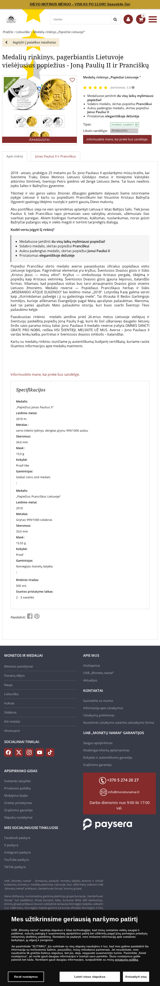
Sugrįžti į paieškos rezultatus (34, 42)
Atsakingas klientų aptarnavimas (106, 750)
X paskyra (11, 845)
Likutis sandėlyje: (95, 131)
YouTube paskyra (16, 859)
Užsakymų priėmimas (98, 715)
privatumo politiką (126, 959)
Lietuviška (11, 694)
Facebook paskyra (17, 838)
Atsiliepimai (91, 665)
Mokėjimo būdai (16, 795)
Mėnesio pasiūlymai (18, 666)
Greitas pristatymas (18, 803)
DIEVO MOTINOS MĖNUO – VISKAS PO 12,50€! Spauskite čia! (80, 4)
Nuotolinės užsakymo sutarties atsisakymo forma (118, 722)
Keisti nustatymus (26, 976)
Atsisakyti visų (136, 976)
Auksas (9, 703)
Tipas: (87, 124)
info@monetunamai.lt (123, 792)
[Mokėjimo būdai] (107, 824)
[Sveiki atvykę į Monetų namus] (128, 19)
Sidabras (10, 712)
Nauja (8, 685)
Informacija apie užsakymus (103, 708)
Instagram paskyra (17, 852)
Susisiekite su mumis (98, 701)
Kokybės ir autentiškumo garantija (107, 757)
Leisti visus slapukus (89, 976)
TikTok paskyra (15, 867)
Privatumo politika (17, 788)
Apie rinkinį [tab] (14, 156)
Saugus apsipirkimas (97, 743)
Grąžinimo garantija (97, 765)
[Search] (115, 19)
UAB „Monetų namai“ (98, 673)
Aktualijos (90, 680)
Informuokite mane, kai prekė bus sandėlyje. (117, 139)
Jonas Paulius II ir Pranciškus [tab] (55, 156)
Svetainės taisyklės (17, 781)
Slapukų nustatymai (18, 817)
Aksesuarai (12, 730)
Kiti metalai (12, 721)
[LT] (11, 19)
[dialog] (80, 948)
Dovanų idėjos (14, 675)
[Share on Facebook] (30, 617)
